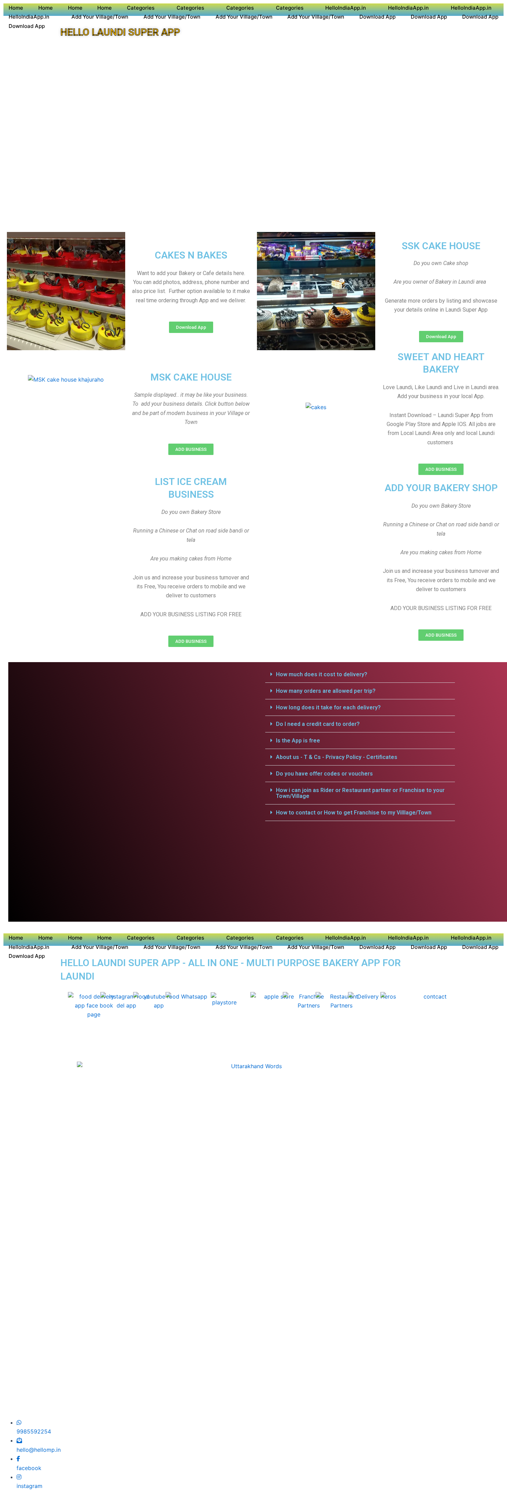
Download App (377, 16)
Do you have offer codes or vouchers (324, 773)
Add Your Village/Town (99, 16)
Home (16, 7)
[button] (360, 674)
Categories (141, 7)
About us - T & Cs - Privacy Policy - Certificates (336, 757)
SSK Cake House (441, 246)
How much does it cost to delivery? (321, 674)
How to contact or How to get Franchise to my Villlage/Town (353, 812)
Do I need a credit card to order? (318, 724)
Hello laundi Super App (120, 32)
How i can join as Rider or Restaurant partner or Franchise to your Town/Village (360, 793)
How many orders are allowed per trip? (326, 691)
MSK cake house (191, 377)
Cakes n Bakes (191, 255)
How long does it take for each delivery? (328, 707)
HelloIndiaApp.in (345, 7)
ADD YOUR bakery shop (441, 488)
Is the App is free (298, 740)
